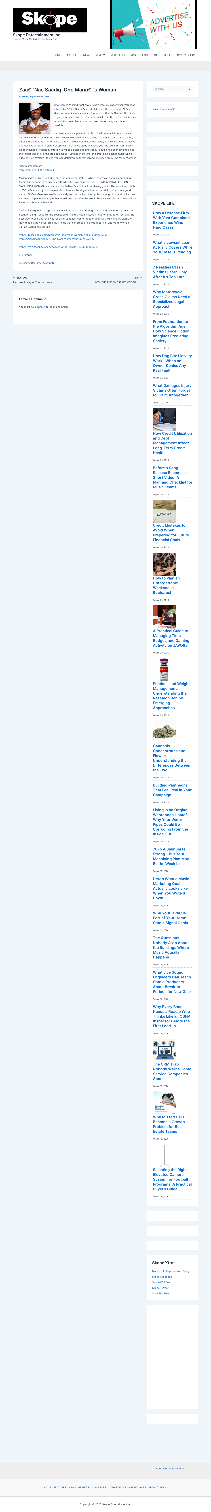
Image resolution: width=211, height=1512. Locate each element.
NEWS (72, 1487)
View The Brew (161, 1294)
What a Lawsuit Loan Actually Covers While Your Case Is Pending (172, 248)
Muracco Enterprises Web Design (171, 1271)
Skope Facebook (162, 1277)
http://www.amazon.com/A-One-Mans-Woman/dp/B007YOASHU (56, 239)
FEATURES (60, 1487)
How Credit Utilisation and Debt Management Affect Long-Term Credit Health (172, 444)
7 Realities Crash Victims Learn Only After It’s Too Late (170, 273)
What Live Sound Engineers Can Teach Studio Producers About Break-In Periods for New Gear (172, 983)
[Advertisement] (175, 1357)
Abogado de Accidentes (170, 1468)
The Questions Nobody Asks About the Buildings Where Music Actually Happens (171, 948)
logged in (39, 307)
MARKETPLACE (117, 1487)
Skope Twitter (160, 1288)
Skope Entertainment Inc (36, 35)
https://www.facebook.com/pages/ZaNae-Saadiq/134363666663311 (59, 247)
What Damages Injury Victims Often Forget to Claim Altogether (172, 391)
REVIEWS (83, 1487)
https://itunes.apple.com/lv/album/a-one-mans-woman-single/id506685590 (63, 235)
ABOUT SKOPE (137, 1487)
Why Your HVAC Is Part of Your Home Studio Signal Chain (170, 919)
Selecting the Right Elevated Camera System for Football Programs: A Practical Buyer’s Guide (172, 1180)
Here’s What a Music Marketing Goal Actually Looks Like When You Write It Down (171, 889)
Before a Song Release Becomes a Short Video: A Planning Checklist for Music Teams (172, 478)
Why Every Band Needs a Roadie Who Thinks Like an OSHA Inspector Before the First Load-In (171, 1017)
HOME (47, 1487)
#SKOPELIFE (99, 1487)
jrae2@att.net (45, 263)
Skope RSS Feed (161, 1283)
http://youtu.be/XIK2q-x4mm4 (36, 170)
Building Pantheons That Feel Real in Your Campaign (172, 791)
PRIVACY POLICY (159, 1487)
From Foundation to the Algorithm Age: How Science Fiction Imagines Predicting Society (171, 332)
